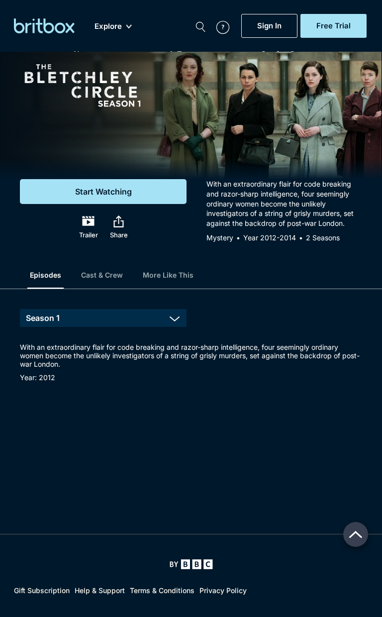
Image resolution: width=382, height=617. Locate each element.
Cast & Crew (102, 275)
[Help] (218, 25)
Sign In (269, 25)
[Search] (200, 25)
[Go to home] (191, 564)
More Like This (168, 275)
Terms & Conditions (162, 590)
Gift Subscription (42, 590)
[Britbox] (44, 25)
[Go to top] (355, 534)
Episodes (45, 275)
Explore (108, 26)
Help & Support (100, 590)
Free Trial (333, 25)
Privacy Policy (223, 590)
